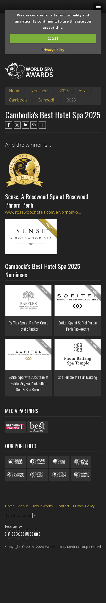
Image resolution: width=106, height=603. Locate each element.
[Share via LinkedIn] (25, 125)
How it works (42, 505)
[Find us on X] (18, 534)
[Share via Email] (34, 125)
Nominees (39, 91)
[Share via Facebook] (8, 125)
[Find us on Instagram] (27, 534)
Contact (62, 505)
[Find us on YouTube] (36, 534)
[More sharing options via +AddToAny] (42, 125)
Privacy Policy (52, 49)
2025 (64, 91)
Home (14, 91)
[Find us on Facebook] (9, 534)
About (23, 505)
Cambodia (18, 100)
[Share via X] (17, 125)
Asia (82, 91)
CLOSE (53, 38)
